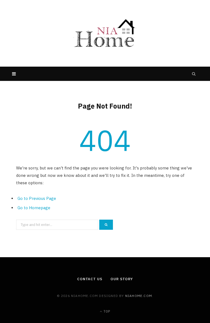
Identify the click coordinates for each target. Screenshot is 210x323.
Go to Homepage (34, 207)
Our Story (121, 279)
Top (106, 311)
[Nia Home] (105, 33)
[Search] (194, 74)
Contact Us (89, 279)
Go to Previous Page (37, 198)
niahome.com (138, 296)
